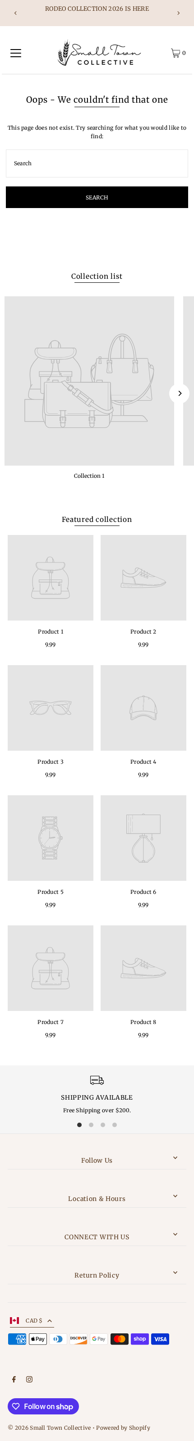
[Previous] (15, 13)
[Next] (178, 13)
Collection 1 (89, 475)
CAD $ (34, 1320)
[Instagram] (29, 1380)
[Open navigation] (16, 53)
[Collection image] (89, 381)
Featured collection (97, 519)
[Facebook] (14, 1380)
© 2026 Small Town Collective (49, 1427)
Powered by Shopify (123, 1427)
